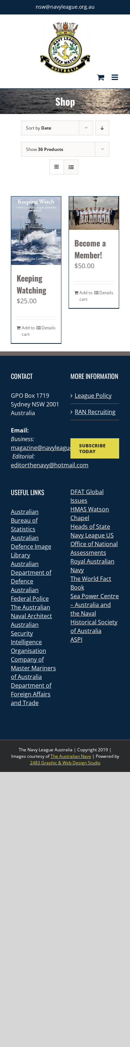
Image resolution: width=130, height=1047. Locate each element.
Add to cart (28, 331)
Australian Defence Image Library (31, 546)
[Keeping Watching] (36, 231)
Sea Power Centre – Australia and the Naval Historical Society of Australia (94, 613)
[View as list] (71, 167)
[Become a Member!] (94, 213)
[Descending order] (102, 128)
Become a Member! (90, 249)
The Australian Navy (71, 756)
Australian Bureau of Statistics (25, 520)
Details (49, 328)
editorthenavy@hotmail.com (49, 465)
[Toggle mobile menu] (115, 77)
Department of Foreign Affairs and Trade (31, 694)
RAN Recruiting (95, 412)
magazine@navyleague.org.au (51, 448)
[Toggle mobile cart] (100, 77)
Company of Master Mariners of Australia (33, 668)
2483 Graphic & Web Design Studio (65, 763)
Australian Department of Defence (31, 572)
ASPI (76, 639)
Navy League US (92, 535)
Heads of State (90, 527)
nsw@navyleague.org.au (65, 6)
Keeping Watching (31, 284)
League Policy (93, 396)
